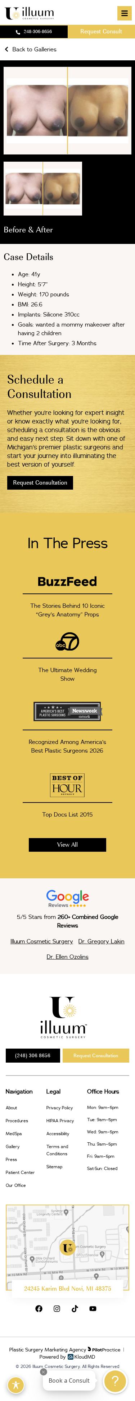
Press (11, 1159)
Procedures (17, 1120)
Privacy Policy (59, 1107)
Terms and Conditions (57, 1150)
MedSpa (14, 1133)
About (11, 1107)
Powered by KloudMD (67, 1357)
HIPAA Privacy (60, 1120)
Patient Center (20, 1172)
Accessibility (57, 1133)
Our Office (16, 1185)
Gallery (12, 1146)
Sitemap (54, 1166)
